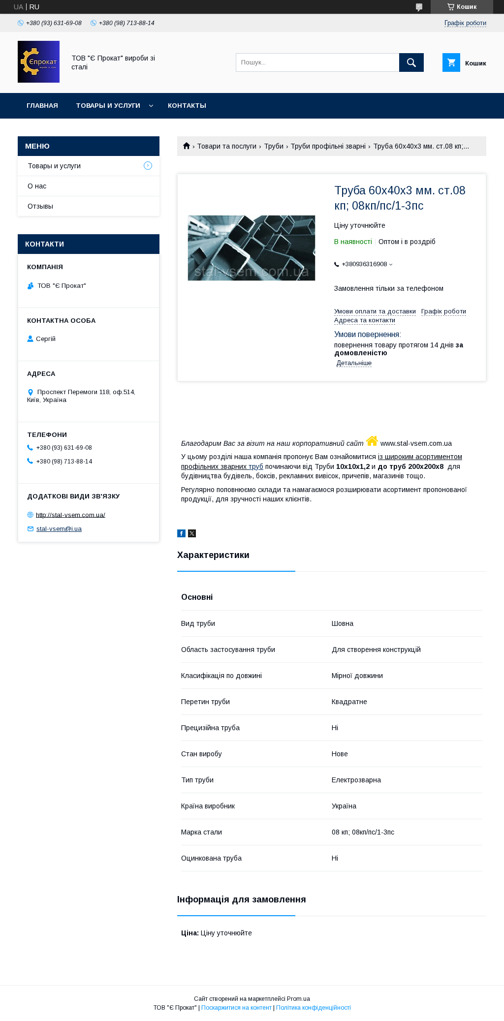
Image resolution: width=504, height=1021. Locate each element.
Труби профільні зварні (328, 146)
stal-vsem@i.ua (59, 528)
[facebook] (181, 535)
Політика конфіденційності (313, 1007)
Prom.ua (298, 998)
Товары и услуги (108, 105)
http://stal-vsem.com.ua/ (70, 514)
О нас (37, 186)
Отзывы (40, 206)
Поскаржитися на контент (236, 1007)
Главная (42, 105)
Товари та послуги (226, 146)
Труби (274, 146)
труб (256, 466)
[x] (192, 535)
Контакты (187, 105)
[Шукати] (411, 62)
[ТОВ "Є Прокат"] (39, 80)
